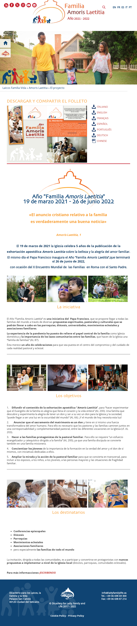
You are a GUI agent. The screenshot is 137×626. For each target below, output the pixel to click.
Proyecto (6, 35)
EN (114, 7)
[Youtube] (29, 5)
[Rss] (6, 5)
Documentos (50, 35)
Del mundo (47, 41)
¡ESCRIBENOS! (47, 572)
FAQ (83, 41)
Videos (63, 35)
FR (118, 7)
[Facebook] (12, 5)
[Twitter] (17, 5)
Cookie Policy (58, 615)
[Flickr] (34, 5)
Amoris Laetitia (38, 88)
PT (130, 7)
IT (126, 7)
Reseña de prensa (67, 41)
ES (122, 7)
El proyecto (57, 88)
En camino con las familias (92, 35)
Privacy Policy (76, 615)
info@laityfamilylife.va (114, 592)
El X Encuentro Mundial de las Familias (20, 41)
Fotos (73, 35)
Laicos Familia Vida (14, 88)
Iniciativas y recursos (27, 35)
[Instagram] (23, 5)
